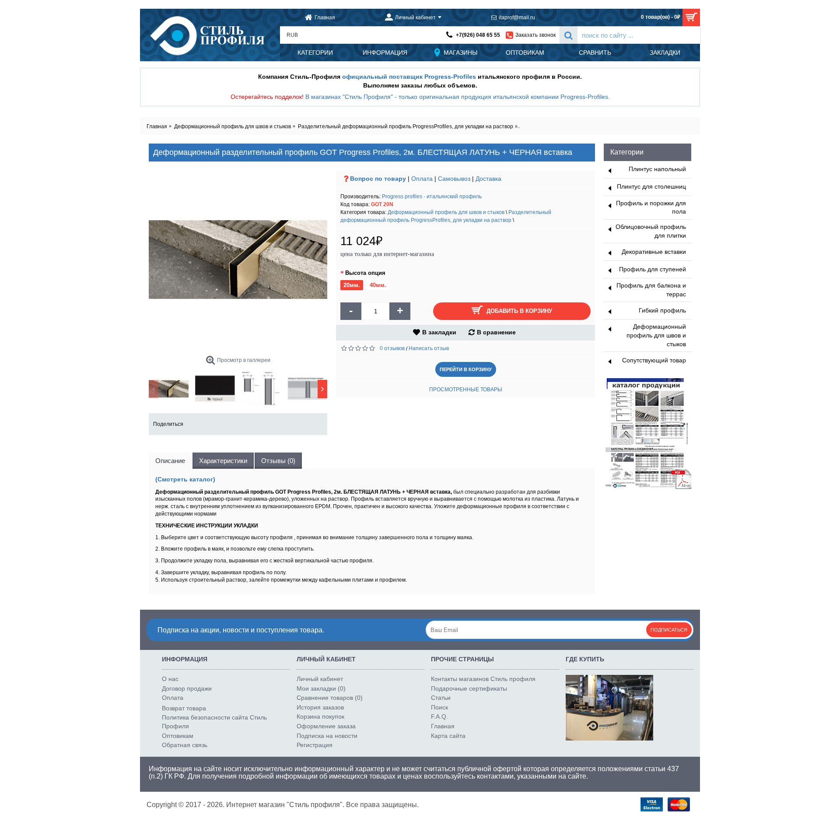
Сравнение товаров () (330, 697)
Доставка (488, 178)
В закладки (439, 332)
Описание (170, 460)
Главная (443, 726)
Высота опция (365, 273)
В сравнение (496, 332)
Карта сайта (448, 735)
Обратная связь (184, 744)
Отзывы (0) (278, 460)
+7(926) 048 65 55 (478, 35)
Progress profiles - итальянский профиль (432, 196)
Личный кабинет (320, 678)
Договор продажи (187, 688)
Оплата (422, 178)
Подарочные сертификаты (469, 688)
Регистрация (314, 744)
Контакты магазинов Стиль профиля (483, 678)
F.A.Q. (439, 716)
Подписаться (669, 629)
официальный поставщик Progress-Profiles (409, 76)
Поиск (439, 707)
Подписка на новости (327, 735)
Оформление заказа (326, 726)
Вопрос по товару (378, 178)
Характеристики (223, 460)
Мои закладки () (321, 688)
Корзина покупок (320, 716)
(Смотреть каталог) (185, 479)
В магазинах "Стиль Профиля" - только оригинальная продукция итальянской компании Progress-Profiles (456, 96)
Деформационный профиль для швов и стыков (446, 212)
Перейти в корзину (466, 369)
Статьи (441, 697)
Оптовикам (177, 735)
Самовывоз (454, 178)
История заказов (320, 707)
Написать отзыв (429, 348)
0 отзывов (392, 348)
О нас (170, 678)
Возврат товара (184, 708)
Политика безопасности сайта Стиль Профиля (214, 722)
